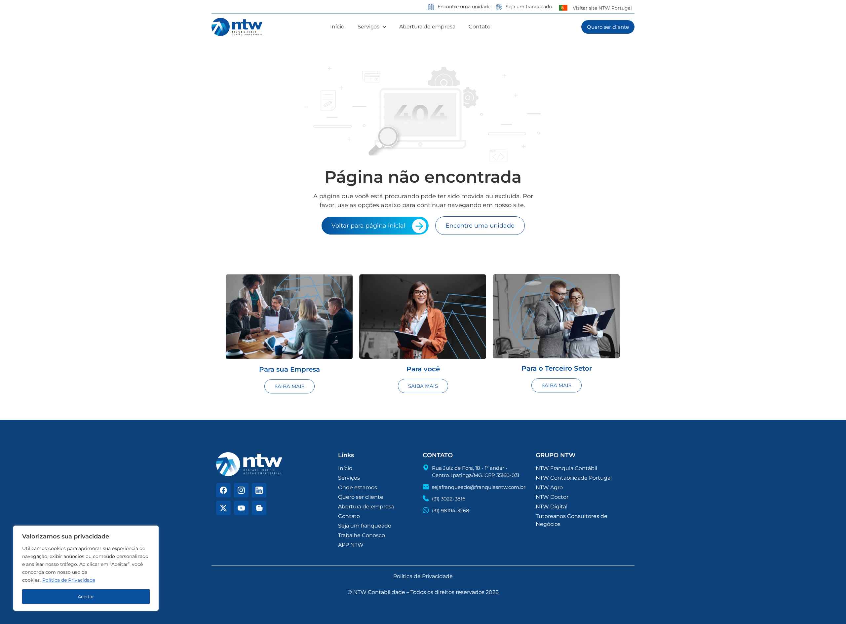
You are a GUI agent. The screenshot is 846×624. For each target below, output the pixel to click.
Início (337, 26)
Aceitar (86, 597)
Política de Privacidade (68, 580)
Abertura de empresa (427, 26)
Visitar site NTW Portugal (602, 8)
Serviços (368, 26)
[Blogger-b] (259, 508)
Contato (479, 26)
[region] (86, 568)
